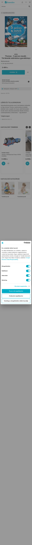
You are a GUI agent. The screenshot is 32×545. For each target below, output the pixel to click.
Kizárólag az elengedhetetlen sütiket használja (16, 301)
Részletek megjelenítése (21, 286)
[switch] (28, 271)
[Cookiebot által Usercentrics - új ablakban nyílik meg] (23, 243)
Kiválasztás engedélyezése (16, 296)
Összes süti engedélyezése (16, 291)
